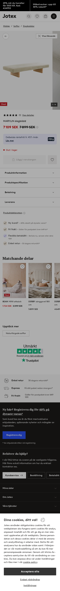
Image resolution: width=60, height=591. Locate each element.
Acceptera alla (30, 571)
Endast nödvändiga (30, 579)
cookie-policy (30, 562)
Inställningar (30, 585)
